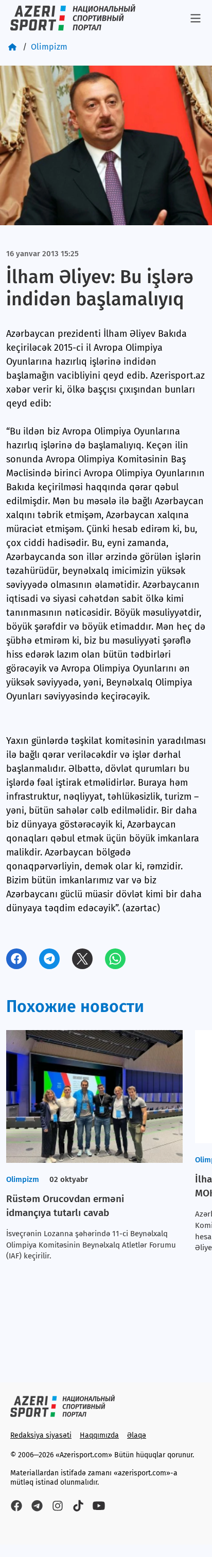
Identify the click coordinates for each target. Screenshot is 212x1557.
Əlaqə (136, 1435)
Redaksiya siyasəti (41, 1435)
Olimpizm (49, 47)
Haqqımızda (99, 1435)
